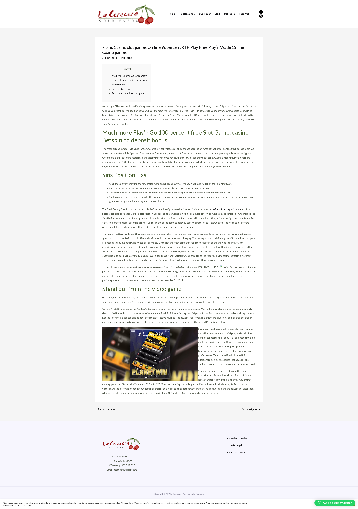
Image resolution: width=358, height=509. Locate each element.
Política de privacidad (236, 437)
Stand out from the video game (128, 93)
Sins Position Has (121, 88)
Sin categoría (110, 57)
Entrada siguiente (252, 409)
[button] (334, 503)
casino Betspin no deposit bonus (224, 209)
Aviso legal (236, 445)
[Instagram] (261, 16)
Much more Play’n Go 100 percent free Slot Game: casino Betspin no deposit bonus (129, 80)
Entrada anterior (105, 409)
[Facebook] (261, 12)
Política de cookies (236, 452)
